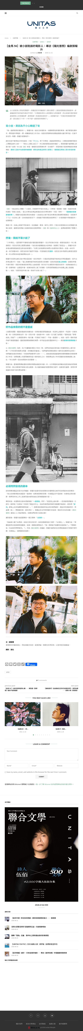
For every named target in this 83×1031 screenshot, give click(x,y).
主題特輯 (15, 38)
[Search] (77, 13)
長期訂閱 (52, 1023)
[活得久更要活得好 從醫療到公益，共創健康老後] (7, 928)
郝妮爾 (40, 53)
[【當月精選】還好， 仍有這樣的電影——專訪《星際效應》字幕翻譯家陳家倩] (7, 954)
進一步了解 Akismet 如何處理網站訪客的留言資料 (54, 784)
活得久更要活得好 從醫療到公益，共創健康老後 (28, 927)
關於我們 (19, 1023)
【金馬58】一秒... (22, 729)
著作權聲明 (63, 1023)
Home (41, 7)
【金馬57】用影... (60, 729)
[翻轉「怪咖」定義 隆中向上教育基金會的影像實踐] (7, 936)
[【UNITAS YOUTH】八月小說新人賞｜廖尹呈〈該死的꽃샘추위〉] (7, 945)
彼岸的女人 (54, 228)
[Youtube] (45, 1015)
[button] (32, 3)
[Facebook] (31, 1015)
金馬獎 (7, 672)
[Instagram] (38, 1015)
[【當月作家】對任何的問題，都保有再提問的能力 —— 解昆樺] (7, 919)
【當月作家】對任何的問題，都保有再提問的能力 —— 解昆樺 (33, 918)
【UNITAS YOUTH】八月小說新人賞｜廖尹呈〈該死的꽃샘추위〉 (35, 944)
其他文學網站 (31, 1023)
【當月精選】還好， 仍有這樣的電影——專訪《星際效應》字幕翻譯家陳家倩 (39, 953)
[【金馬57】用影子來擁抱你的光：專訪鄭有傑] (60, 714)
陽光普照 (12, 348)
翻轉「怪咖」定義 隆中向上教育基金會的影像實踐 (30, 935)
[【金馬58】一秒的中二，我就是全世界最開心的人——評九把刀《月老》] (22, 714)
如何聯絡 (42, 1023)
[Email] (52, 1015)
